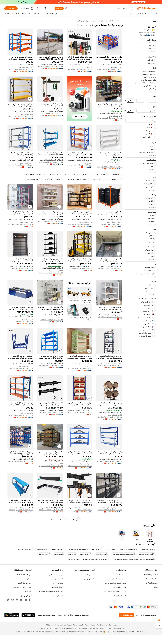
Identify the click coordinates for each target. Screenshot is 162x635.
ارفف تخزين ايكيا (84, 554)
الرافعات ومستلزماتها (108, 21)
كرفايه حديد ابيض (43, 554)
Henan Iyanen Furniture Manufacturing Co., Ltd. (50, 221)
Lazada (81, 625)
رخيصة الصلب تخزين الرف (127, 549)
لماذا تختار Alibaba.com (150, 574)
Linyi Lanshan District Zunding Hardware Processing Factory (109, 167)
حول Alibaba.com (151, 570)
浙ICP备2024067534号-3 (137, 632)
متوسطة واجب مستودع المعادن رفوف (122, 554)
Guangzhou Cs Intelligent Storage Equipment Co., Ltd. (109, 317)
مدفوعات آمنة (121, 574)
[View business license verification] (101, 632)
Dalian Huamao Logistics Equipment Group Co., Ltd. (20, 368)
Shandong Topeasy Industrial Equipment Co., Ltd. (109, 365)
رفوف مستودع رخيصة (32, 179)
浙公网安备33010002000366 (117, 632)
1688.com (58, 625)
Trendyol (104, 625)
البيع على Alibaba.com (24, 574)
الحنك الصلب (115, 174)
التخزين (95, 21)
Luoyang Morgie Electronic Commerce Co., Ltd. (50, 273)
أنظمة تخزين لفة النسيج (24, 549)
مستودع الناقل (110, 549)
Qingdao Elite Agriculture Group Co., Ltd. (109, 417)
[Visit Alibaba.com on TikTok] (8, 599)
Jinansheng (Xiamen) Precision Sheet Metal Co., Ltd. (79, 368)
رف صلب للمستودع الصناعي (57, 174)
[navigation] (140, 270)
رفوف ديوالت (41, 549)
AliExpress (49, 625)
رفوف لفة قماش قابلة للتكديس (77, 549)
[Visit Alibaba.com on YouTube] (12, 599)
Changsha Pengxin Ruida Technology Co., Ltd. (20, 224)
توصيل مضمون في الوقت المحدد (115, 583)
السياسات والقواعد (120, 595)
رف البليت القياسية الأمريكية (52, 179)
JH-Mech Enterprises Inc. (54, 113)
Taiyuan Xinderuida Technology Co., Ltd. (79, 69)
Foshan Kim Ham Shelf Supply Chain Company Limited (109, 268)
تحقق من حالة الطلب (25, 583)
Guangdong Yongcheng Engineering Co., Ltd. (79, 412)
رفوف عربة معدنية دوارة (99, 174)
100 (51, 519)
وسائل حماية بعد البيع (119, 587)
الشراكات (28, 591)
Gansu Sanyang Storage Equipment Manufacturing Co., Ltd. (20, 268)
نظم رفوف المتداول (56, 549)
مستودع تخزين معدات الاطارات (34, 174)
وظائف (155, 587)
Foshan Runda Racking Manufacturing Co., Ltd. (50, 66)
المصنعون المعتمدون (88, 574)
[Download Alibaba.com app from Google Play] (11, 615)
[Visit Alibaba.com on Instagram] (17, 599)
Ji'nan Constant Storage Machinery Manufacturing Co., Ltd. (109, 69)
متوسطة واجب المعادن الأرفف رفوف (77, 179)
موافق (130, 101)
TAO (98, 625)
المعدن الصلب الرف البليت (78, 174)
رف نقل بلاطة (96, 549)
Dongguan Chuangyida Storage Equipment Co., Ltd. (20, 165)
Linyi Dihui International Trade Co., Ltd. (79, 268)
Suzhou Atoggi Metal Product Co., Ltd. (50, 162)
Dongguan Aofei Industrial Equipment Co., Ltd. (79, 165)
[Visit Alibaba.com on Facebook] (30, 599)
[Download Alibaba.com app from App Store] (28, 615)
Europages (113, 625)
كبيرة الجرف (97, 179)
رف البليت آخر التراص (113, 179)
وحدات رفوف (58, 554)
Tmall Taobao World (70, 625)
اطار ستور (71, 554)
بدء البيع (29, 579)
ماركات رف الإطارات (147, 549)
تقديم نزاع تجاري (57, 583)
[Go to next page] (47, 519)
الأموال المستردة (57, 587)
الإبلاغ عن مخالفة (57, 595)
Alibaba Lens (149, 615)
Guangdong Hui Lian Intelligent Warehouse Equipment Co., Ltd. (50, 365)
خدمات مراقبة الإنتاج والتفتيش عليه (115, 591)
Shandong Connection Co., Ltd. (111, 224)
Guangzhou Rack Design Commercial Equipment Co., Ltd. (20, 116)
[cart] (38, 9)
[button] (66, 8)
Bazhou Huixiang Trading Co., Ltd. (51, 320)
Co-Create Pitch (152, 579)
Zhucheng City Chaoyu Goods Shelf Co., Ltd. (20, 69)
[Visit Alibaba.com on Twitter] (21, 599)
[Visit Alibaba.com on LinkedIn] (25, 599)
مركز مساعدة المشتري (55, 574)
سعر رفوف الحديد (101, 554)
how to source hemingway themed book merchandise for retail (133, 559)
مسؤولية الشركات (152, 583)
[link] (159, 614)
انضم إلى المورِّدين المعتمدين (22, 587)
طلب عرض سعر (89, 579)
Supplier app (80, 615)
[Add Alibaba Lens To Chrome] (126, 615)
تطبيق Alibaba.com (43, 615)
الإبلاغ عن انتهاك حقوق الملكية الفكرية (51, 591)
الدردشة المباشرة (57, 579)
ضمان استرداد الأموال (119, 579)
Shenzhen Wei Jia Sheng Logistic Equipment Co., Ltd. (109, 118)
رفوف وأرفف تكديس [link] (82, 21)
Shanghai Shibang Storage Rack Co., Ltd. (79, 224)
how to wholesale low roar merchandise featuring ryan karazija (87, 559)
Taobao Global (90, 625)
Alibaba (120, 21)
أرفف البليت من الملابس (146, 554)
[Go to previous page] (82, 519)
